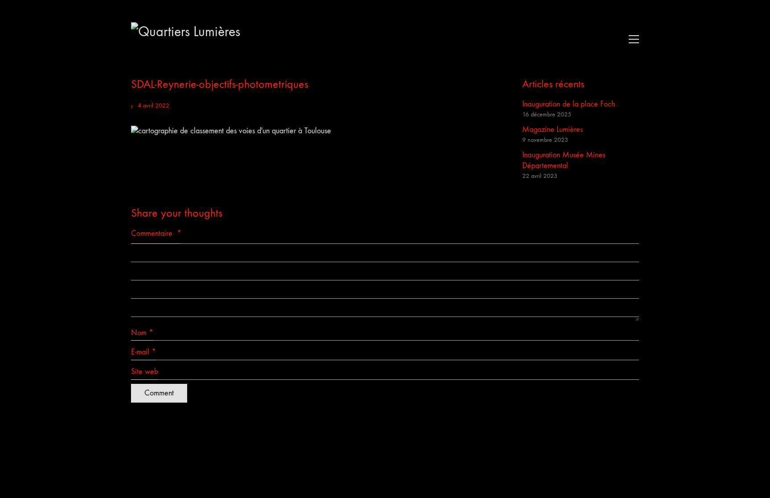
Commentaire (156, 233)
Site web (144, 371)
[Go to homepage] (198, 39)
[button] (631, 39)
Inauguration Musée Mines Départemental (563, 160)
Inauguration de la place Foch (568, 104)
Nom (142, 332)
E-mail (143, 352)
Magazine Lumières (552, 129)
